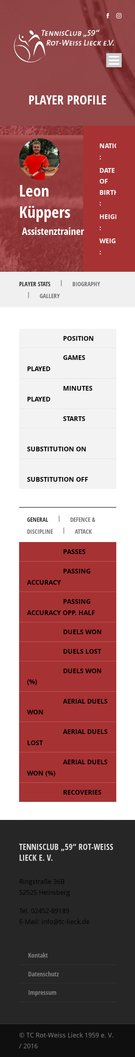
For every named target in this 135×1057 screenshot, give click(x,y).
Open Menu (114, 60)
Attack (83, 531)
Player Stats (34, 284)
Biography (86, 284)
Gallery (50, 296)
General (37, 519)
